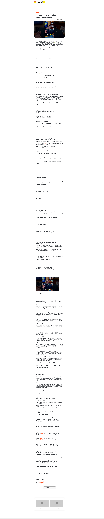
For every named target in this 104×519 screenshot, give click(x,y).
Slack (42, 433)
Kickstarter (50, 256)
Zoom (40, 437)
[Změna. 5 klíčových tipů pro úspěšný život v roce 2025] (37, 77)
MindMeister (41, 438)
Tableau (45, 143)
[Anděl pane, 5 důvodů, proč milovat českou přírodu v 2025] (52, 78)
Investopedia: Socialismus (40, 482)
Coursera (39, 126)
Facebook (50, 251)
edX (58, 249)
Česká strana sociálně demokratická (44, 85)
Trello (40, 432)
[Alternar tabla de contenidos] (54, 487)
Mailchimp (40, 434)
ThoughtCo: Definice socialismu (41, 483)
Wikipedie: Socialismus (40, 481)
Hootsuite (41, 439)
